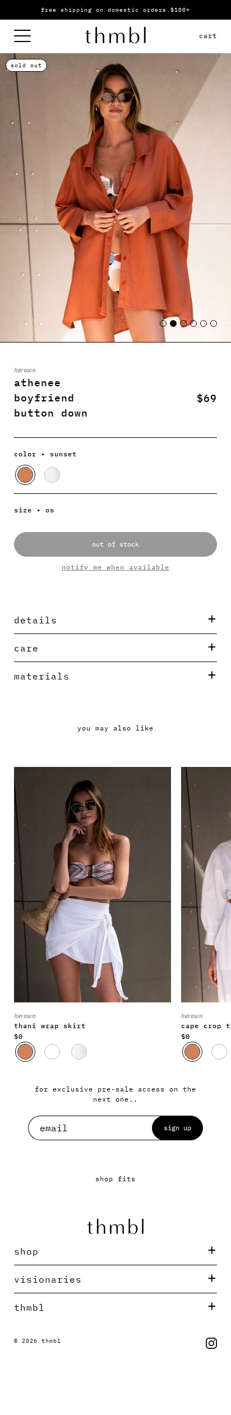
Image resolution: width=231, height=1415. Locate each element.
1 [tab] (163, 328)
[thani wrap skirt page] (92, 884)
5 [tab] (204, 328)
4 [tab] (194, 328)
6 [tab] (214, 328)
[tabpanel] (115, 197)
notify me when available (115, 567)
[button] (25, 475)
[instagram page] (211, 1343)
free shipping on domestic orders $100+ (115, 9)
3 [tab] (184, 328)
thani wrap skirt (50, 1025)
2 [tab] (173, 328)
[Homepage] (115, 36)
